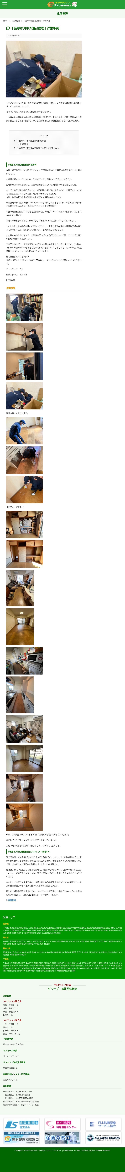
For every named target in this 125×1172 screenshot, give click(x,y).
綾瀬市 (29, 952)
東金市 (116, 963)
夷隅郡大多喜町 (50, 971)
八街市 (85, 966)
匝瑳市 (113, 966)
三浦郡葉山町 (112, 952)
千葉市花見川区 (18, 963)
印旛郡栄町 (37, 968)
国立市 (84, 930)
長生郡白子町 (21, 971)
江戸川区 (119, 928)
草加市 (117, 941)
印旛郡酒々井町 (27, 968)
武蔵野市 (18, 930)
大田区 (56, 928)
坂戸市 (34, 944)
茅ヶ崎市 (85, 952)
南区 (66, 941)
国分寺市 (78, 930)
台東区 (31, 928)
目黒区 (51, 928)
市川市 (69, 963)
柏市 (11, 966)
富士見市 (27, 941)
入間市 (29, 944)
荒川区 (92, 928)
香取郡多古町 (55, 968)
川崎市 (52, 952)
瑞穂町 (39, 933)
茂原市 (101, 963)
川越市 (40, 941)
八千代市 (32, 966)
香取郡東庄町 (65, 968)
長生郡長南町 (40, 971)
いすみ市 (107, 966)
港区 (16, 928)
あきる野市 (26, 933)
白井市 (96, 966)
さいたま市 (47, 941)
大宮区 (82, 941)
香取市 (5, 968)
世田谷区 (62, 928)
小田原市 (41, 952)
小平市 (61, 930)
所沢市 (19, 944)
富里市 (101, 966)
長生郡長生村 (11, 971)
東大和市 (100, 930)
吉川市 (14, 944)
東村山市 (72, 930)
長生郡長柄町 (30, 971)
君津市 (56, 966)
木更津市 (85, 963)
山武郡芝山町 (88, 968)
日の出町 (45, 933)
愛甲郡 (5, 952)
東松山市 (47, 944)
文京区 (26, 928)
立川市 (12, 930)
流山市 (26, 966)
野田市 (95, 963)
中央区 (12, 928)
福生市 (89, 930)
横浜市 (23, 955)
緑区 (70, 941)
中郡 (90, 952)
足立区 (107, 928)
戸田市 (100, 941)
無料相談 (12, 900)
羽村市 (19, 933)
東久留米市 (113, 930)
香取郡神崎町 (45, 968)
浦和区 (62, 941)
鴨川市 (44, 966)
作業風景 (24, 144)
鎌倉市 (47, 952)
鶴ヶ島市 (40, 944)
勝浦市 (15, 966)
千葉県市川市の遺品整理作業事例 (31, 141)
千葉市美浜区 (56, 963)
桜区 (58, 941)
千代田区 (6, 928)
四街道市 (72, 966)
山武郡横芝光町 (98, 968)
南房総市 (119, 966)
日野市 (66, 930)
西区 (74, 941)
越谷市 (106, 941)
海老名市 (35, 952)
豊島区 (83, 928)
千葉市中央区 (7, 963)
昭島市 (39, 930)
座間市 (74, 952)
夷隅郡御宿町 (61, 971)
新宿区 (20, 928)
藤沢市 (104, 952)
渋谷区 (68, 928)
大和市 (12, 955)
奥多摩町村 (57, 933)
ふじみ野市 (34, 941)
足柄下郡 (18, 952)
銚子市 (63, 963)
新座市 (5, 941)
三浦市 (119, 952)
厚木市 (24, 952)
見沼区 (87, 941)
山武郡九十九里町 (76, 968)
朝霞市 (15, 941)
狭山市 (24, 944)
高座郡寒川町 (60, 952)
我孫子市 (39, 966)
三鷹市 (23, 930)
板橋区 (97, 928)
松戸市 (90, 963)
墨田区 (36, 928)
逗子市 (79, 952)
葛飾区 (113, 928)
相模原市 (68, 952)
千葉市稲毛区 (28, 963)
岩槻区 (92, 941)
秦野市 (94, 952)
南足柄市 (6, 955)
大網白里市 (17, 968)
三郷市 (9, 944)
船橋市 (74, 963)
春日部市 (112, 941)
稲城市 (14, 933)
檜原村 (50, 933)
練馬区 (102, 928)
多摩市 (9, 933)
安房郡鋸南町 (71, 971)
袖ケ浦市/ (79, 966)
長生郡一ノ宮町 (109, 968)
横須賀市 (18, 955)
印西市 (91, 966)
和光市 (20, 941)
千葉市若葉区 (38, 963)
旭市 (120, 963)
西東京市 (33, 933)
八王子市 (6, 930)
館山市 (79, 963)
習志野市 (6, 966)
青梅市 (29, 930)
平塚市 (99, 952)
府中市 (34, 930)
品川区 (46, 928)
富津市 (61, 966)
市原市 (21, 966)
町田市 (49, 930)
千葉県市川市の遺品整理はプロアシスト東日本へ (38, 148)
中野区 (73, 928)
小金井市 (55, 930)
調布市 (44, 930)
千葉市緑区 (47, 963)
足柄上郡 (11, 952)
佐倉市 (111, 963)
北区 (88, 928)
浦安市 (66, 966)
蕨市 (96, 941)
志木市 (10, 941)
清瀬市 (106, 930)
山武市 (10, 968)
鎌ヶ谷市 (50, 966)
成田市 (106, 963)
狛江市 (94, 930)
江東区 (41, 928)
